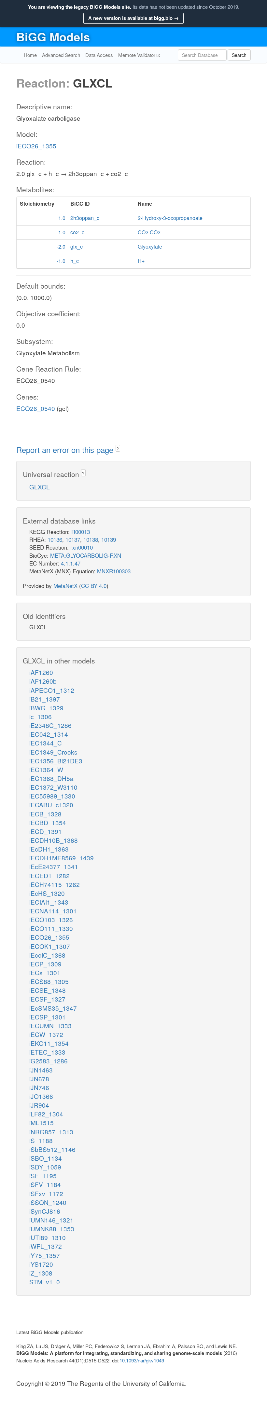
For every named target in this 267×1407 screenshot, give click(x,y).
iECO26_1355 (36, 145)
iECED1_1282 (49, 875)
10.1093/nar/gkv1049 (141, 1360)
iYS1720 (41, 1264)
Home (30, 54)
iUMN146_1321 (51, 1219)
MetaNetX (65, 585)
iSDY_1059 (45, 1166)
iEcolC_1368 (47, 954)
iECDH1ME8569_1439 (61, 857)
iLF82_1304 (46, 1113)
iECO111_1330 (51, 928)
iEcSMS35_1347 (53, 1008)
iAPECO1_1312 (51, 690)
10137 (72, 539)
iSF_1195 (43, 1175)
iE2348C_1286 (50, 725)
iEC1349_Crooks (53, 751)
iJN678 (39, 1078)
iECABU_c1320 (51, 804)
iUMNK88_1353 (51, 1228)
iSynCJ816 (44, 1211)
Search (239, 55)
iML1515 (41, 1122)
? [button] (118, 448)
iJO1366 (41, 1096)
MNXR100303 (114, 571)
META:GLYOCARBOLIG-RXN (85, 555)
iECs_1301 (45, 972)
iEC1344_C (45, 742)
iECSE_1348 (47, 990)
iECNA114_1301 (53, 910)
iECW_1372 (46, 1034)
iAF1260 (41, 672)
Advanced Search (61, 54)
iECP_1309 (45, 963)
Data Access (99, 54)
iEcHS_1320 (47, 893)
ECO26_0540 (35, 408)
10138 (90, 539)
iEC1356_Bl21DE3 (55, 760)
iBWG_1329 (46, 707)
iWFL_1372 (45, 1246)
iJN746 (39, 1087)
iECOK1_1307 (49, 946)
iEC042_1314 (48, 734)
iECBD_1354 (47, 822)
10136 (55, 539)
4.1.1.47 (70, 563)
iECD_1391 (45, 831)
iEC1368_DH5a (51, 778)
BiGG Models (53, 36)
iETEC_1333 (47, 1051)
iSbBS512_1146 (52, 1149)
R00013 (80, 531)
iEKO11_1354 (49, 1043)
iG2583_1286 (48, 1060)
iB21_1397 (44, 698)
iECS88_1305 (49, 981)
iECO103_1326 (51, 919)
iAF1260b (43, 680)
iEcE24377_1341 (53, 866)
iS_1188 (41, 1140)
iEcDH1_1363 (49, 848)
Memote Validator (137, 54)
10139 (108, 539)
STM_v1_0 (44, 1281)
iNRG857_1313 (51, 1131)
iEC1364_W (46, 769)
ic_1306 (40, 716)
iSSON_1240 (47, 1202)
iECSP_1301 (47, 1016)
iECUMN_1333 (50, 1025)
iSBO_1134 (45, 1158)
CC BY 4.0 (93, 585)
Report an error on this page (66, 449)
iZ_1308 (40, 1272)
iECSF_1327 (47, 998)
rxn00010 (81, 547)
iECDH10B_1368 (53, 840)
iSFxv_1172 (46, 1193)
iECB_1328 (45, 813)
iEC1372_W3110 (53, 787)
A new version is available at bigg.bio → (133, 17)
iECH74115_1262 (54, 884)
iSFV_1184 (45, 1184)
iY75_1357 (44, 1255)
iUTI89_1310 (47, 1237)
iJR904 (39, 1104)
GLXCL (39, 486)
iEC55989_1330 (52, 795)
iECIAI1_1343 (48, 901)
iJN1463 (41, 1069)
